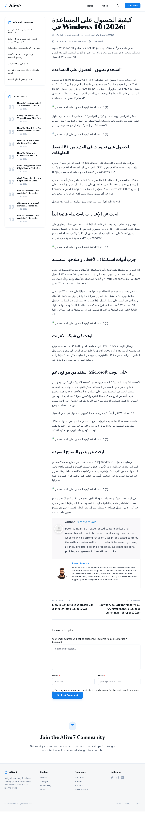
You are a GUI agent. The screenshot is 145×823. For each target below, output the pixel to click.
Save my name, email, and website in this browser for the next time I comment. (97, 690)
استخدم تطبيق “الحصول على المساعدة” (20, 31)
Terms (118, 803)
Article (105, 5)
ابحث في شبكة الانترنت (18, 63)
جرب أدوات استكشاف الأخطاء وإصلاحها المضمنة (20, 56)
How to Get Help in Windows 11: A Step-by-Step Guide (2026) (72, 606)
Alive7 (15, 6)
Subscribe (133, 5)
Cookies (137, 803)
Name (56, 675)
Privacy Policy (81, 789)
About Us (79, 777)
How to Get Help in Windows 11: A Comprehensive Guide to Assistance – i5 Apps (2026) (120, 608)
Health (43, 789)
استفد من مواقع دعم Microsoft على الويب (23, 71)
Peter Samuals (86, 522)
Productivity (45, 785)
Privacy (127, 803)
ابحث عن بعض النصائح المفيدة (20, 79)
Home (90, 5)
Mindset (43, 777)
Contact (79, 785)
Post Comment (67, 695)
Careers (78, 781)
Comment (57, 642)
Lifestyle (44, 781)
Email (101, 675)
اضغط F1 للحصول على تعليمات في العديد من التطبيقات (23, 40)
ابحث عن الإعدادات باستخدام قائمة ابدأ (24, 48)
